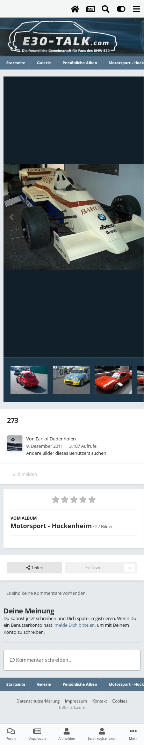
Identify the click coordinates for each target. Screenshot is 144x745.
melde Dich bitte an (75, 625)
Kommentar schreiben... (44, 660)
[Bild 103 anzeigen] (71, 380)
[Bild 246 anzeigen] (113, 380)
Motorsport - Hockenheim (51, 525)
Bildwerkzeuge (112, 344)
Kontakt (99, 701)
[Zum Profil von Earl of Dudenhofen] (14, 443)
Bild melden (25, 474)
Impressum (76, 701)
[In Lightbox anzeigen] (73, 217)
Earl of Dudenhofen (56, 438)
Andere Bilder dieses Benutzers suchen (66, 453)
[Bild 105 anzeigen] (29, 380)
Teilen (36, 567)
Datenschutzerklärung (38, 701)
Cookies (120, 701)
